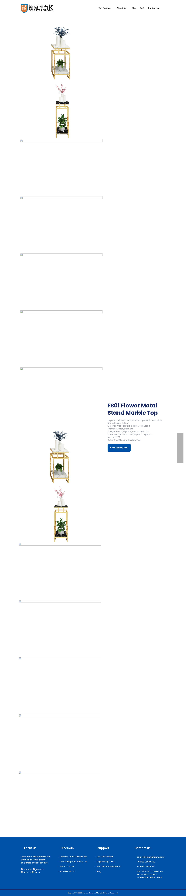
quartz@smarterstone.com (150, 857)
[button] (164, 8)
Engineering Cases (106, 861)
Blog (99, 871)
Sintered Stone (67, 866)
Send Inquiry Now (119, 447)
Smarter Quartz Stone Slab (73, 856)
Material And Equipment (109, 866)
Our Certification (105, 856)
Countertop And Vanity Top (73, 861)
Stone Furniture (67, 871)
